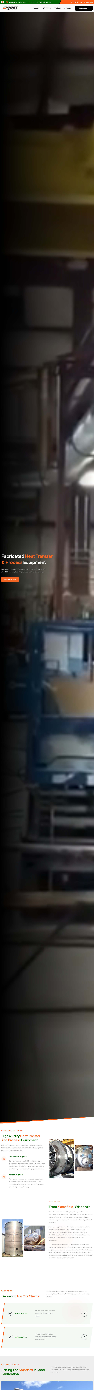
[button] (36, 8)
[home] (10, 8)
